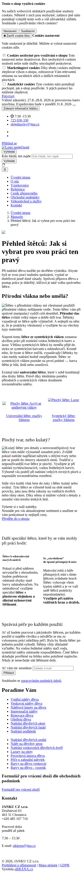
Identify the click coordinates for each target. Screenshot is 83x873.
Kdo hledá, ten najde (16, 156)
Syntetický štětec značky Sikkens (63, 418)
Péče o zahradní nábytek (28, 759)
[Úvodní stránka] (15, 147)
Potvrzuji (8, 96)
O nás (15, 181)
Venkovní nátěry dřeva (26, 703)
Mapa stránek (48, 865)
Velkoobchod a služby (26, 201)
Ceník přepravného (24, 193)
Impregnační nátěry (24, 711)
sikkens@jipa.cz (24, 846)
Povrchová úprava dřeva (28, 756)
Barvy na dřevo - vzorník (28, 767)
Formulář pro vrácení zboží (21, 789)
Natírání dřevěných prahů (28, 740)
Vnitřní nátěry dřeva (25, 699)
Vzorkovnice (20, 185)
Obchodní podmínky (25, 197)
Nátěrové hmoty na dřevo (28, 707)
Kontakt (16, 205)
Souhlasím (28, 31)
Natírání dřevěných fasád (28, 727)
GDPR (64, 865)
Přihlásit (9, 673)
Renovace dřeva (22, 715)
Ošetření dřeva (21, 719)
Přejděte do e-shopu (15, 519)
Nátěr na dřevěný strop (26, 744)
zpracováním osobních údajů (41, 681)
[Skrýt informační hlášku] (74, 105)
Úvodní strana (20, 177)
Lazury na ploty (22, 752)
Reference (18, 189)
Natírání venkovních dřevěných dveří (37, 748)
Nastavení (10, 31)
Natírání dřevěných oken (28, 723)
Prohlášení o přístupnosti (19, 865)
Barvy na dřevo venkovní (28, 763)
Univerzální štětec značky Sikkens (24, 418)
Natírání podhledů (23, 731)
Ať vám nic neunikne (17, 668)
